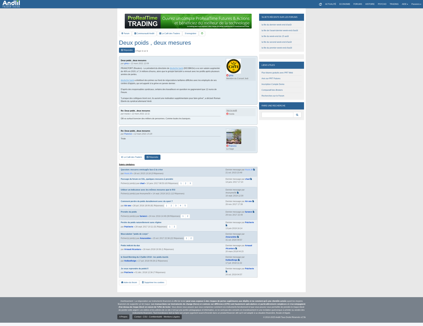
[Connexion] (202, 33)
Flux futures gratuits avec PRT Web (277, 73)
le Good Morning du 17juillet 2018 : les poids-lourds (144, 257)
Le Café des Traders (170, 33)
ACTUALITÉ (330, 4)
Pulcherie (128, 227)
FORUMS (357, 4)
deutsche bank (176, 68)
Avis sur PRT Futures (271, 78)
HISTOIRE (370, 4)
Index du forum (130, 282)
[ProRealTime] (188, 21)
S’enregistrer (190, 33)
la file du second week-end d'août (277, 42)
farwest (143, 216)
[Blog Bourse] (11, 4)
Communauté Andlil (145, 33)
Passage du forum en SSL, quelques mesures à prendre (147, 179)
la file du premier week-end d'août (277, 48)
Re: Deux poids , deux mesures (135, 111)
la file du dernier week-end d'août (276, 25)
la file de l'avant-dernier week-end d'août (280, 30)
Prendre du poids (129, 212)
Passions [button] (415, 4)
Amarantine (145, 238)
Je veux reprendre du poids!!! (135, 268)
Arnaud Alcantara (132, 249)
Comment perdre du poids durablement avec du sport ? (147, 201)
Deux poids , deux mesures (155, 42)
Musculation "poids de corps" (135, 234)
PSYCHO (382, 4)
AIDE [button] (404, 4)
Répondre (128, 50)
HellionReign (130, 261)
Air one (127, 205)
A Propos (123, 317)
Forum (126, 33)
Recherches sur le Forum (273, 96)
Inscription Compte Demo (273, 84)
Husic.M (128, 173)
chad (142, 183)
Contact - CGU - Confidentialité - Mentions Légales (157, 317)
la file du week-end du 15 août (275, 36)
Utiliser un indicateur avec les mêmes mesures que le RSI (148, 190)
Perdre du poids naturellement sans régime (141, 222)
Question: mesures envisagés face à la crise (142, 170)
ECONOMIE (344, 4)
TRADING (394, 4)
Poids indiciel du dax (130, 245)
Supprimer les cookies (154, 282)
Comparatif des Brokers (272, 90)
